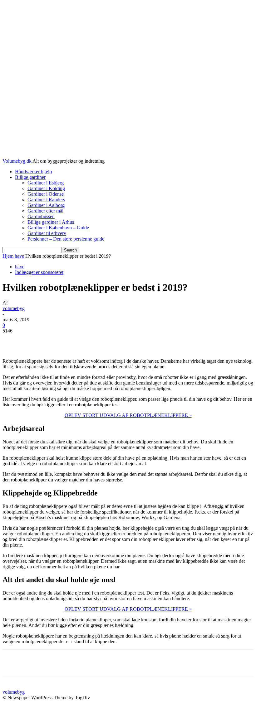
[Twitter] (76, 340)
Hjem (7, 256)
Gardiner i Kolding (46, 188)
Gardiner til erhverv (46, 233)
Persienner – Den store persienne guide (65, 239)
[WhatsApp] (121, 340)
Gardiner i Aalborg (46, 205)
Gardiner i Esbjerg (45, 182)
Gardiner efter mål (45, 210)
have (19, 256)
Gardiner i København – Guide (58, 227)
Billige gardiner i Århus (50, 222)
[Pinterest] (99, 340)
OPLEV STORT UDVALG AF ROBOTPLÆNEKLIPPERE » (128, 415)
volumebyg (13, 308)
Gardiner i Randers (46, 199)
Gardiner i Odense (45, 194)
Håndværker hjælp (33, 171)
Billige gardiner (30, 177)
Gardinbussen (41, 216)
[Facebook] (54, 340)
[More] (144, 340)
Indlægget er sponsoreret (39, 272)
